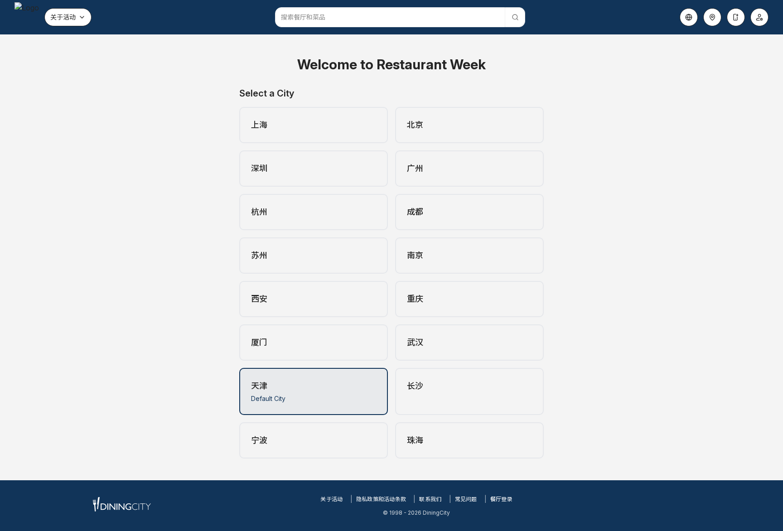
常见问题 (466, 499)
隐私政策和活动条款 (381, 499)
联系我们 (430, 499)
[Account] (759, 17)
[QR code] (736, 17)
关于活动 (63, 17)
